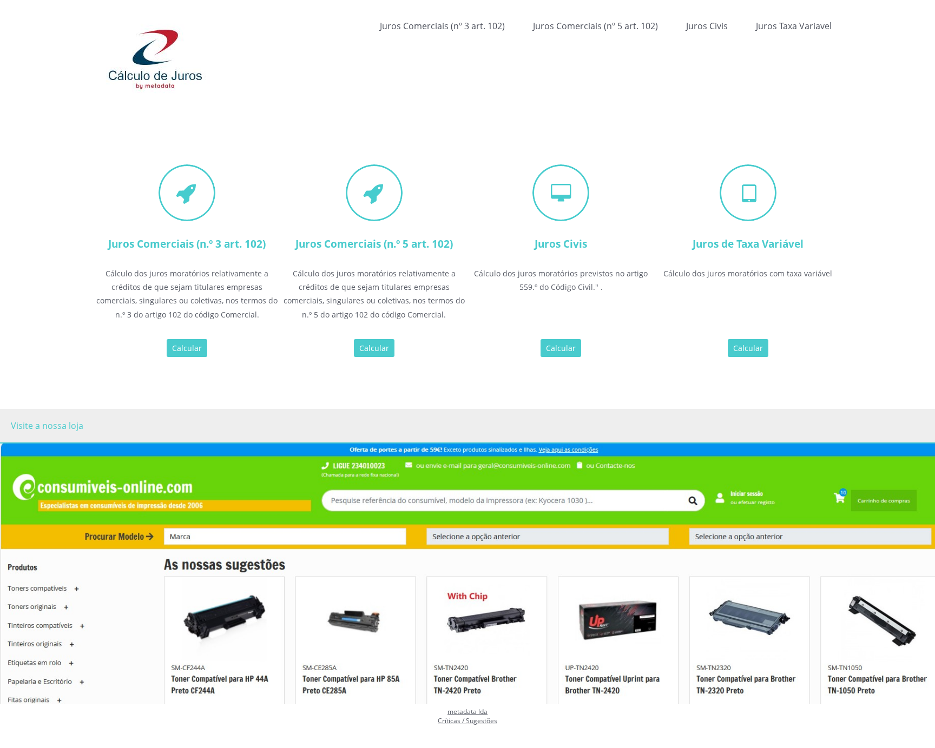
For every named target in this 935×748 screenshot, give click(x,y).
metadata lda (467, 711)
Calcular (187, 348)
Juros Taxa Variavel (794, 26)
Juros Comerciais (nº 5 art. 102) (595, 26)
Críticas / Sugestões (467, 720)
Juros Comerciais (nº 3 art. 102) (442, 26)
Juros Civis (707, 26)
